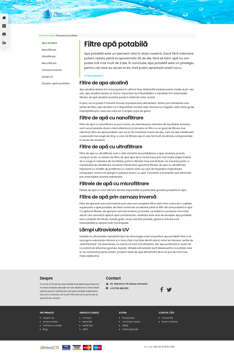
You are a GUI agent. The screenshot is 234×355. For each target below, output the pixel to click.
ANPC (85, 329)
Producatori (128, 317)
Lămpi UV (47, 76)
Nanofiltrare (49, 49)
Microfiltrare (49, 63)
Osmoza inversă (51, 70)
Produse (50, 35)
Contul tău (167, 317)
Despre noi (48, 317)
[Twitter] (169, 290)
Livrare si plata (50, 321)
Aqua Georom (57, 15)
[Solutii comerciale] (4, 34)
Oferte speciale (130, 329)
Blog (45, 329)
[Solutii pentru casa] (4, 18)
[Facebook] (161, 290)
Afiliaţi (125, 325)
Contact (87, 317)
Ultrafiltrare (49, 56)
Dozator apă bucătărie (55, 83)
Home (42, 35)
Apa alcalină (49, 43)
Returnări (87, 321)
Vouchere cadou (131, 321)
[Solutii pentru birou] (4, 26)
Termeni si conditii (52, 325)
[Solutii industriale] (4, 42)
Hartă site (88, 325)
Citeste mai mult (93, 75)
